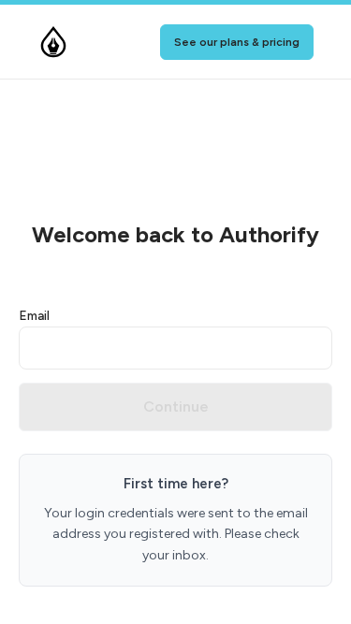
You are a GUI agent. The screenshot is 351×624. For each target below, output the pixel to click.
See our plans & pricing (237, 42)
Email (34, 316)
